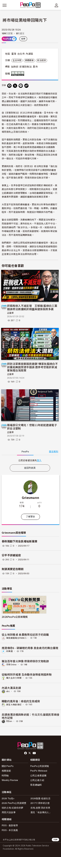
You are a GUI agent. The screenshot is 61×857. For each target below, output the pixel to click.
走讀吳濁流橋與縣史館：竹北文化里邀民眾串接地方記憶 (30, 716)
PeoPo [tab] (25, 451)
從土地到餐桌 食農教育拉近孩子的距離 (25, 634)
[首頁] (30, 5)
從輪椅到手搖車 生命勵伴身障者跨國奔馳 (27, 674)
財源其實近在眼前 (13, 569)
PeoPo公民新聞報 (39, 766)
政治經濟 (41, 60)
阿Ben (9, 721)
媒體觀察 (29, 60)
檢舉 (23, 39)
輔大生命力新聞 (13, 678)
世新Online (11, 664)
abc (8, 691)
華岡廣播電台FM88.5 (16, 638)
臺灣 (13, 53)
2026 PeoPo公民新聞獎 (14, 803)
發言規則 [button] (53, 451)
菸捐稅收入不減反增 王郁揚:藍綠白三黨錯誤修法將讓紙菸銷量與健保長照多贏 (32, 307)
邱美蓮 (9, 651)
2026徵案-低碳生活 (40, 798)
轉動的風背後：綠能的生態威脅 (21, 701)
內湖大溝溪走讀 (11, 688)
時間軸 (5, 775)
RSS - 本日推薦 (10, 830)
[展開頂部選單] (56, 5)
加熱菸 (14, 66)
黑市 (35, 66)
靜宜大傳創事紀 (13, 704)
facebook (25, 753)
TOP (55, 839)
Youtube (34, 753)
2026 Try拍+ (8, 798)
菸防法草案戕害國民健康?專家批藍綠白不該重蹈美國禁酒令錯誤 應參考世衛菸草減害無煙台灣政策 (32, 367)
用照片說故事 (9, 812)
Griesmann (30, 497)
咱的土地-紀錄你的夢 (12, 807)
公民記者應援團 (38, 775)
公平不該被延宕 (11, 555)
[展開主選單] (4, 5)
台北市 (21, 53)
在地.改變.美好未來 (40, 807)
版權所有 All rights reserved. (18, 73)
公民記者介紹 (37, 780)
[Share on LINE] (21, 86)
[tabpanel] (30, 460)
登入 (39, 460)
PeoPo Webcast (38, 770)
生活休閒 (17, 60)
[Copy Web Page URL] (26, 86)
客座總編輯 (36, 784)
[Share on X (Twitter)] (15, 86)
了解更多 (30, 516)
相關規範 (6, 770)
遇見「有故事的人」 (40, 812)
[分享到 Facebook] (9, 86)
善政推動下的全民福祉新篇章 (19, 541)
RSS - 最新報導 (10, 825)
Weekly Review (10, 780)
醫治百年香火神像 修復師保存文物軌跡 (25, 661)
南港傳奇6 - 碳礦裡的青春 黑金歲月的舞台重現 (30, 648)
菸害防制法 (25, 66)
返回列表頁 (30, 468)
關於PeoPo (7, 766)
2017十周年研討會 (40, 803)
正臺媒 (10, 313)
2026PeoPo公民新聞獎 (15, 617)
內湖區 (29, 53)
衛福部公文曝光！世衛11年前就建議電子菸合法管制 (32, 426)
